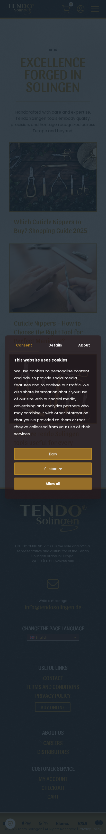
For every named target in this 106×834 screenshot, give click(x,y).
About (84, 345)
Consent (24, 345)
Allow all (53, 483)
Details (55, 345)
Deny (53, 454)
